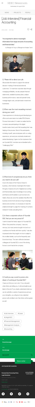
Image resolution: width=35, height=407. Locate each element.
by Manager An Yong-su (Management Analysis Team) (19, 48)
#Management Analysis (11, 325)
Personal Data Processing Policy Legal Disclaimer (10, 374)
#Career (20, 313)
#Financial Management (12, 321)
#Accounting (8, 329)
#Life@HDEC (8, 317)
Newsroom (17, 3)
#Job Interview (9, 313)
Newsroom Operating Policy (9, 377)
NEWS (7, 12)
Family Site (4, 382)
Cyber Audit (4, 380)
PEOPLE (27, 12)
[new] (3, 393)
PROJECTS (17, 12)
